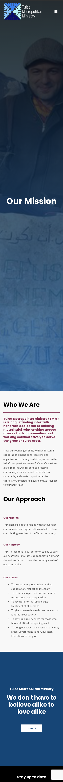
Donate (31, 728)
